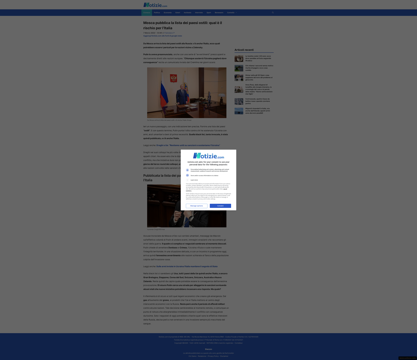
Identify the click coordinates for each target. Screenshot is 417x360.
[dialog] (208, 180)
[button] (208, 180)
